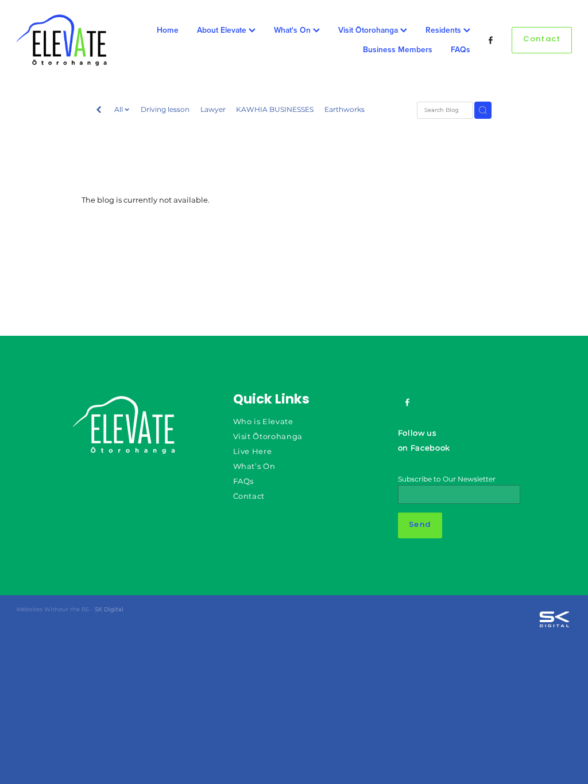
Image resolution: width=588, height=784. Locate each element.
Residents (444, 30)
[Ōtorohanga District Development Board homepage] (71, 40)
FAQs (460, 49)
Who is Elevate (263, 422)
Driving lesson (165, 109)
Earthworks (344, 109)
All (119, 109)
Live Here (252, 452)
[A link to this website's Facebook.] (491, 40)
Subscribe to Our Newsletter (447, 479)
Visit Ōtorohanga (369, 30)
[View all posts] (98, 111)
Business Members (397, 49)
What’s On (254, 467)
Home (168, 30)
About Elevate (223, 30)
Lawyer (213, 109)
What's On (293, 30)
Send (420, 525)
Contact (542, 39)
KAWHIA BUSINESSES (275, 109)
